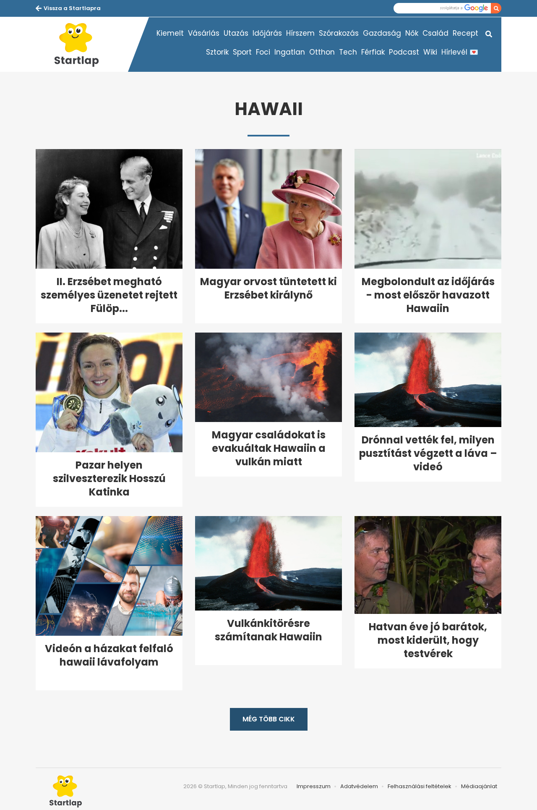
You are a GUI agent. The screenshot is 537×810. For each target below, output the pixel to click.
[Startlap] (82, 44)
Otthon (322, 52)
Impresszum (314, 786)
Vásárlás (203, 33)
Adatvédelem (359, 786)
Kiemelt (170, 33)
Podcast (404, 52)
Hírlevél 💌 (459, 52)
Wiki (430, 52)
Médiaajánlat (479, 786)
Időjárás (267, 33)
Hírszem (300, 33)
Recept (465, 33)
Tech (348, 52)
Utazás (236, 33)
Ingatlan (289, 52)
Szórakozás (339, 33)
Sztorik (217, 52)
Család (435, 33)
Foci (263, 52)
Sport (242, 52)
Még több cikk (268, 719)
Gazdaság (382, 33)
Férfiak (373, 52)
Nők (411, 33)
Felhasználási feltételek (419, 786)
